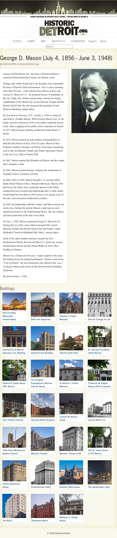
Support (92, 41)
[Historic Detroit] (58, 19)
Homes (31, 41)
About (103, 41)
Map (43, 41)
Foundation (78, 41)
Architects (58, 41)
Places (17, 41)
